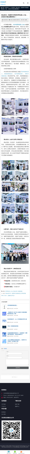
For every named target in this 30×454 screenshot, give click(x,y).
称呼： (8, 351)
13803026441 (21, 453)
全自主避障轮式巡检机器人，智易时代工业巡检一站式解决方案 (17, 340)
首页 (3, 7)
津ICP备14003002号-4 (7, 447)
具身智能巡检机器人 (12, 305)
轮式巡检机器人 (19, 73)
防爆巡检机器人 (8, 73)
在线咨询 (15, 453)
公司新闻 (12, 7)
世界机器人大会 (9, 291)
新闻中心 (7, 7)
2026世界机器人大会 (19, 24)
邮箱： (8, 355)
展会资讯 (15, 291)
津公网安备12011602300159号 (20, 447)
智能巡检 (20, 291)
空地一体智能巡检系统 (13, 326)
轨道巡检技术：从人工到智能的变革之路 (17, 319)
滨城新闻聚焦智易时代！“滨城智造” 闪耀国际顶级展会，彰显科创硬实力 (17, 333)
